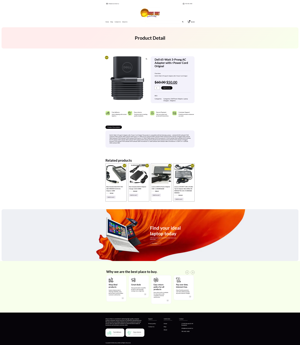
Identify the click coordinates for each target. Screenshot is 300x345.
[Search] (182, 21)
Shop (111, 22)
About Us (124, 22)
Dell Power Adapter (177, 99)
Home (107, 22)
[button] (146, 59)
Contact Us (118, 22)
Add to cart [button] (111, 197)
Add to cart (166, 88)
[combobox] (164, 21)
